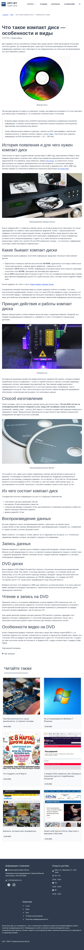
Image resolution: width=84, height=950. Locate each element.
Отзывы (43, 4)
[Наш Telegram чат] (8, 885)
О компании (69, 4)
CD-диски (50, 161)
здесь (51, 134)
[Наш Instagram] (14, 885)
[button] (79, 4)
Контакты (55, 4)
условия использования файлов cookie (63, 926)
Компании (11, 653)
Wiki (5, 653)
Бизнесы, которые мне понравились (19, 831)
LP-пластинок (63, 169)
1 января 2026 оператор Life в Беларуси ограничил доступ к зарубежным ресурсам (62, 776)
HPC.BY (12, 3)
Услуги (30, 4)
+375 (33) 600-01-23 (14, 880)
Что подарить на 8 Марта (14, 774)
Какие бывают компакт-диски (42, 284)
